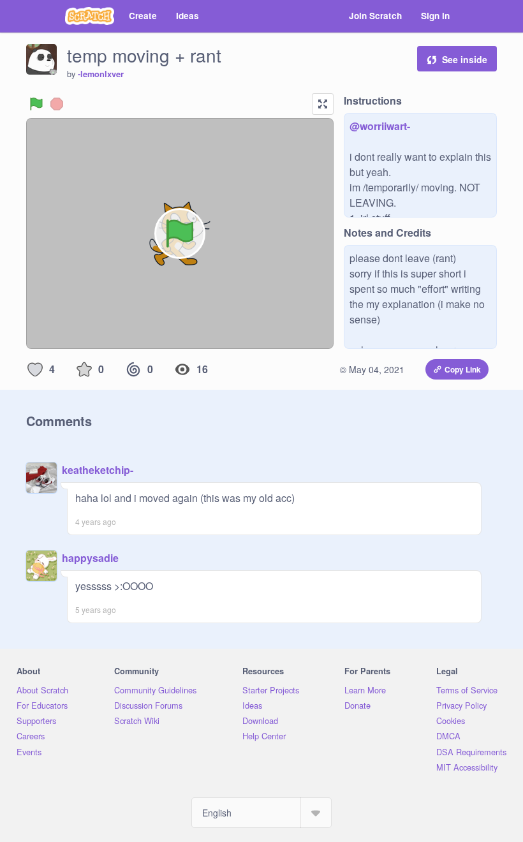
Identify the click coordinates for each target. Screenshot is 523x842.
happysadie (90, 557)
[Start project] (36, 104)
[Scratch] (89, 16)
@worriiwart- (380, 126)
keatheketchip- (97, 469)
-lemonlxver (101, 74)
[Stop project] (57, 104)
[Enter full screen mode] (323, 104)
